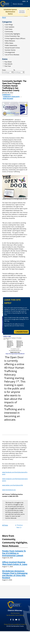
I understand (21, 332)
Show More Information (22, 11)
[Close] (28, 9)
